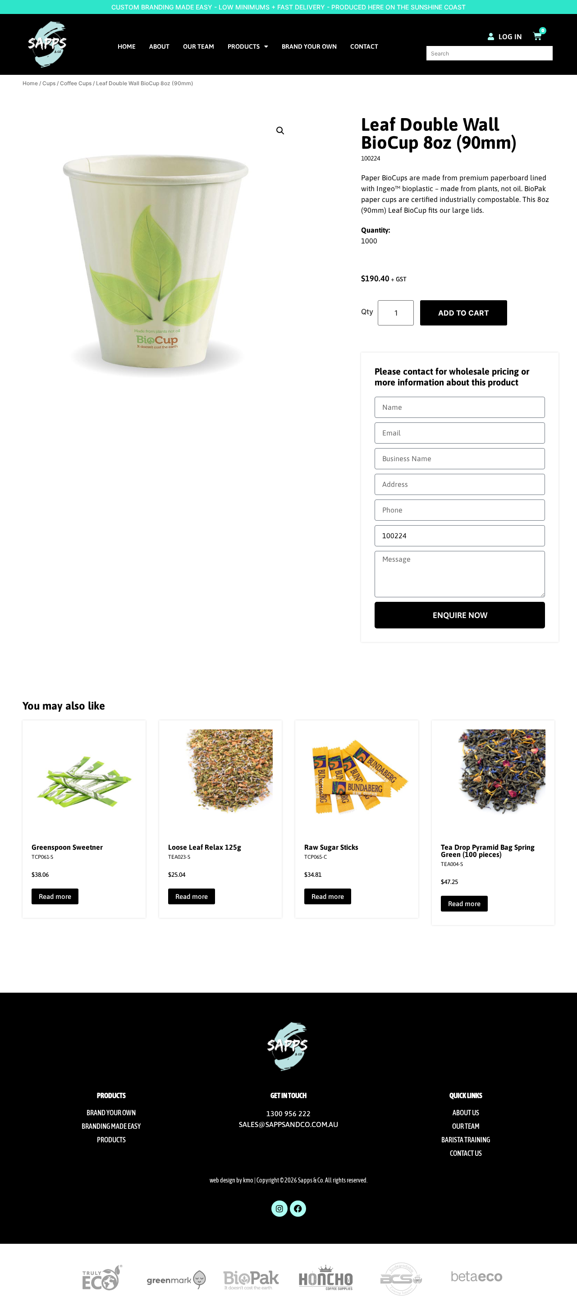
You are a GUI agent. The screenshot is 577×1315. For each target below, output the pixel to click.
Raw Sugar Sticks (331, 847)
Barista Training (465, 1140)
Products (244, 46)
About (159, 46)
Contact (364, 46)
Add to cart (463, 312)
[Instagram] (279, 1208)
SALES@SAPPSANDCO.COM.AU (288, 1124)
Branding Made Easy (111, 1126)
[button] (280, 131)
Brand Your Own (309, 46)
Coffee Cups (76, 83)
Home (127, 46)
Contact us (466, 1153)
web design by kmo (231, 1180)
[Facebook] (298, 1208)
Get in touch (288, 1095)
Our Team (198, 46)
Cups (48, 83)
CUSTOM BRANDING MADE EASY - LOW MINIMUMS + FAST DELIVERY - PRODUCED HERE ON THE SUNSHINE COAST (288, 7)
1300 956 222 (288, 1113)
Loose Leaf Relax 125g (204, 847)
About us (466, 1113)
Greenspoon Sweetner (67, 847)
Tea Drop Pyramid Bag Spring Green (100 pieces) (488, 850)
